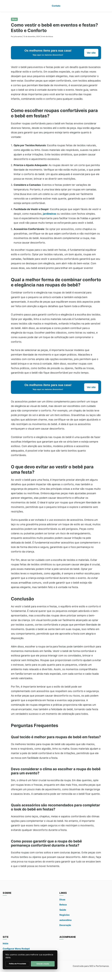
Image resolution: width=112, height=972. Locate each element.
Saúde (62, 909)
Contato (56, 5)
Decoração (65, 925)
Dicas (14, 19)
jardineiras (49, 213)
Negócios (64, 914)
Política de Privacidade (17, 964)
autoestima (65, 920)
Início (5, 943)
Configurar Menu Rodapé (16, 948)
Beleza (63, 904)
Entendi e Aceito (43, 964)
